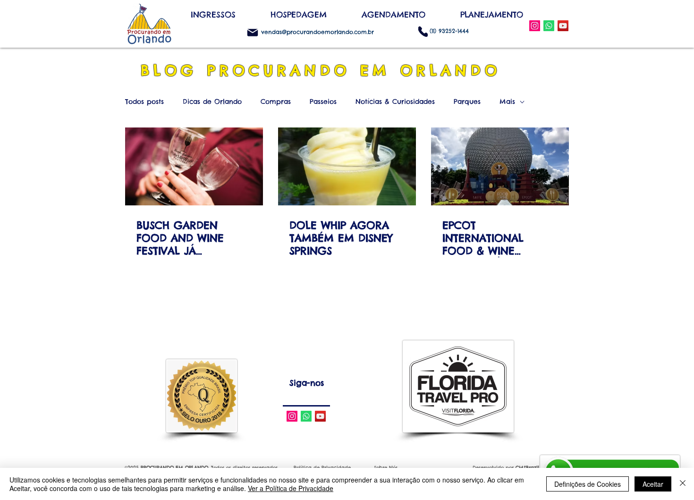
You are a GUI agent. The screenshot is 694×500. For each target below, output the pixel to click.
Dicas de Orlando (212, 102)
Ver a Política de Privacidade (290, 488)
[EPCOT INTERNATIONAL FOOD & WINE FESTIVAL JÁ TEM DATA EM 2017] (500, 166)
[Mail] (252, 32)
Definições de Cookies (587, 484)
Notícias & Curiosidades (395, 102)
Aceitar (653, 484)
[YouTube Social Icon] (563, 25)
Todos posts (144, 102)
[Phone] (423, 31)
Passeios (323, 102)
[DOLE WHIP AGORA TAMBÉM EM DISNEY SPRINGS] (347, 166)
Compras (276, 102)
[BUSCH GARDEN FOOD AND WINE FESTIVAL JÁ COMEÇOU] (194, 166)
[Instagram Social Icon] (534, 25)
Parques (467, 102)
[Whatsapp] (306, 416)
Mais (507, 102)
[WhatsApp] (548, 25)
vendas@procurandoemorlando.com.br (317, 31)
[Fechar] (682, 483)
